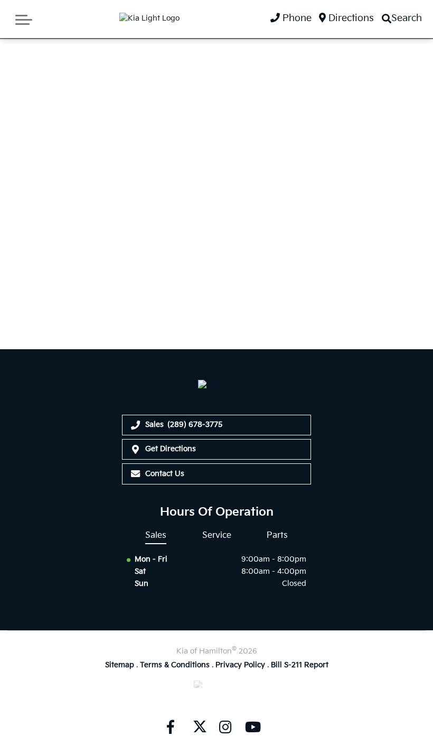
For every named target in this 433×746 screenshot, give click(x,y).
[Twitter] (198, 727)
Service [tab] (216, 535)
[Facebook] (171, 727)
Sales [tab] (155, 535)
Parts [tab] (277, 535)
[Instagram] (225, 727)
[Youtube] (253, 727)
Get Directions (170, 448)
